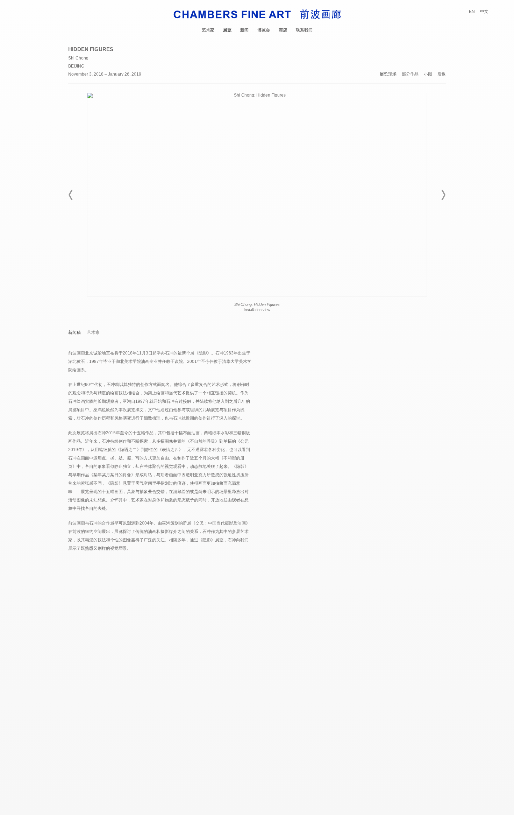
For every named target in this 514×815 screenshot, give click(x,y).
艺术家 (208, 30)
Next (443, 195)
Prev (71, 195)
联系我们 (304, 30)
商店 (283, 30)
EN (472, 11)
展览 (227, 30)
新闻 (244, 30)
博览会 (263, 30)
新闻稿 (74, 332)
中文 (484, 11)
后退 (441, 74)
